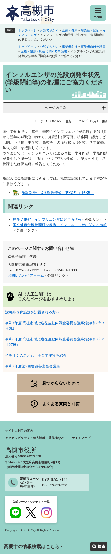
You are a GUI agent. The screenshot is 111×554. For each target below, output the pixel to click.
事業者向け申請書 (93, 47)
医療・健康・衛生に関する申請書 (44, 51)
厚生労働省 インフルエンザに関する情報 (47, 219)
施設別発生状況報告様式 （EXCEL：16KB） (58, 193)
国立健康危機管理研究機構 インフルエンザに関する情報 (60, 225)
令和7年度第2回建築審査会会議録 (32, 366)
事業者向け (69, 47)
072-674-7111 (55, 479)
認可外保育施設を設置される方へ (32, 312)
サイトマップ (81, 438)
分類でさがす (49, 30)
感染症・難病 (90, 30)
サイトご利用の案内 (19, 430)
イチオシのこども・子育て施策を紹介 (36, 355)
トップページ (27, 30)
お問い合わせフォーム (26, 275)
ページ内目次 (55, 108)
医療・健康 (69, 30)
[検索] (98, 546)
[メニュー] (98, 13)
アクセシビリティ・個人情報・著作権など (34, 438)
